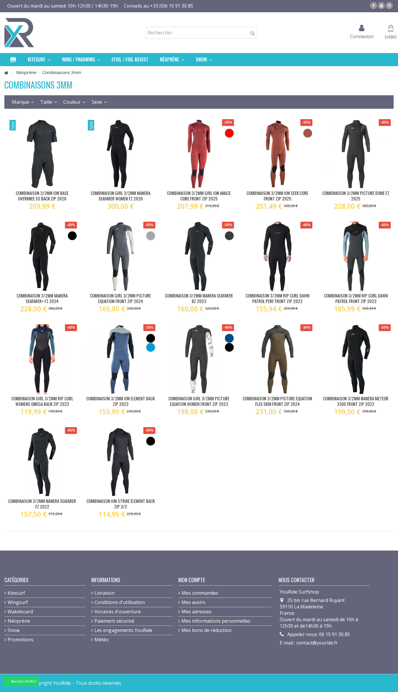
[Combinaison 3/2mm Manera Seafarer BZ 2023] (199, 256)
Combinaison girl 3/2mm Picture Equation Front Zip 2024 (120, 298)
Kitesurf (16, 593)
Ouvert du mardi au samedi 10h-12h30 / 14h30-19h (62, 6)
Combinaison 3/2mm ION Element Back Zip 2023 (120, 401)
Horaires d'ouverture (117, 611)
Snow (14, 630)
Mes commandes (200, 593)
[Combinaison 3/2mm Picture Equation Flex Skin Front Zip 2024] (277, 359)
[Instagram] (389, 5)
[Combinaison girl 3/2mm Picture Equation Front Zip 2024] (120, 256)
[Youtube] (381, 5)
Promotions (21, 639)
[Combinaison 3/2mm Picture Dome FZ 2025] (356, 154)
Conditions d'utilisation (119, 602)
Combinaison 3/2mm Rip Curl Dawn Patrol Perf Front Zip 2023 (277, 298)
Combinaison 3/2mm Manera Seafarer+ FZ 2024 (42, 298)
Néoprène (19, 621)
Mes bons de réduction (207, 630)
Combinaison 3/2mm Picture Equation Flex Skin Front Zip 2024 (277, 401)
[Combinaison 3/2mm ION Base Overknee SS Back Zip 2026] (42, 154)
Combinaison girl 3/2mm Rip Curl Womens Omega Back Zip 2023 (42, 401)
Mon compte (191, 580)
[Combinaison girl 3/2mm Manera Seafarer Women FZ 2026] (120, 154)
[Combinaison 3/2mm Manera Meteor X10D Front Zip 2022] (356, 359)
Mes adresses (197, 611)
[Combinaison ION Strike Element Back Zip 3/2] (120, 462)
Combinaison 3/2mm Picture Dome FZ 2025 (355, 196)
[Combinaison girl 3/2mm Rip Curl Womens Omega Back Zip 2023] (42, 359)
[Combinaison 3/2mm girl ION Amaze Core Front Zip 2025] (199, 154)
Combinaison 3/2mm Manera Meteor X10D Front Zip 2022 (355, 401)
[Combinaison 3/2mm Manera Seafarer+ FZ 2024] (42, 256)
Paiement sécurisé (114, 621)
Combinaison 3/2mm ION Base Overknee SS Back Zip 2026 (42, 196)
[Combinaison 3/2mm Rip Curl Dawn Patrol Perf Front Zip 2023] (277, 256)
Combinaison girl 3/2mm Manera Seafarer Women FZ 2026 (120, 196)
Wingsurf (18, 602)
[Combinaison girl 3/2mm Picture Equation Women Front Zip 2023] (199, 359)
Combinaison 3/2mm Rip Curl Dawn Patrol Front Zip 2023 (356, 298)
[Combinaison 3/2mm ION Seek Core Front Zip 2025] (277, 154)
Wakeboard (20, 611)
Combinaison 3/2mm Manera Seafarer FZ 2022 (42, 504)
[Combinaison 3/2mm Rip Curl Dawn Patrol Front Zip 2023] (356, 256)
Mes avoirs (193, 602)
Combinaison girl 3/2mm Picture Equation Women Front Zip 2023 (198, 401)
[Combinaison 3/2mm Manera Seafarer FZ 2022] (42, 462)
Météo (101, 639)
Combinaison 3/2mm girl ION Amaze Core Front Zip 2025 (199, 196)
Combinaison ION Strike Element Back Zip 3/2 (121, 504)
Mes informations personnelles (216, 621)
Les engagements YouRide (123, 630)
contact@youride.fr (317, 643)
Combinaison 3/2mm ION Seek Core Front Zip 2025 (277, 196)
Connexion (362, 35)
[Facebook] (373, 5)
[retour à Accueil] (6, 73)
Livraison (104, 593)
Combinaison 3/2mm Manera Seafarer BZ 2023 (199, 298)
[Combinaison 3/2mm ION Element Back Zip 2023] (120, 359)
